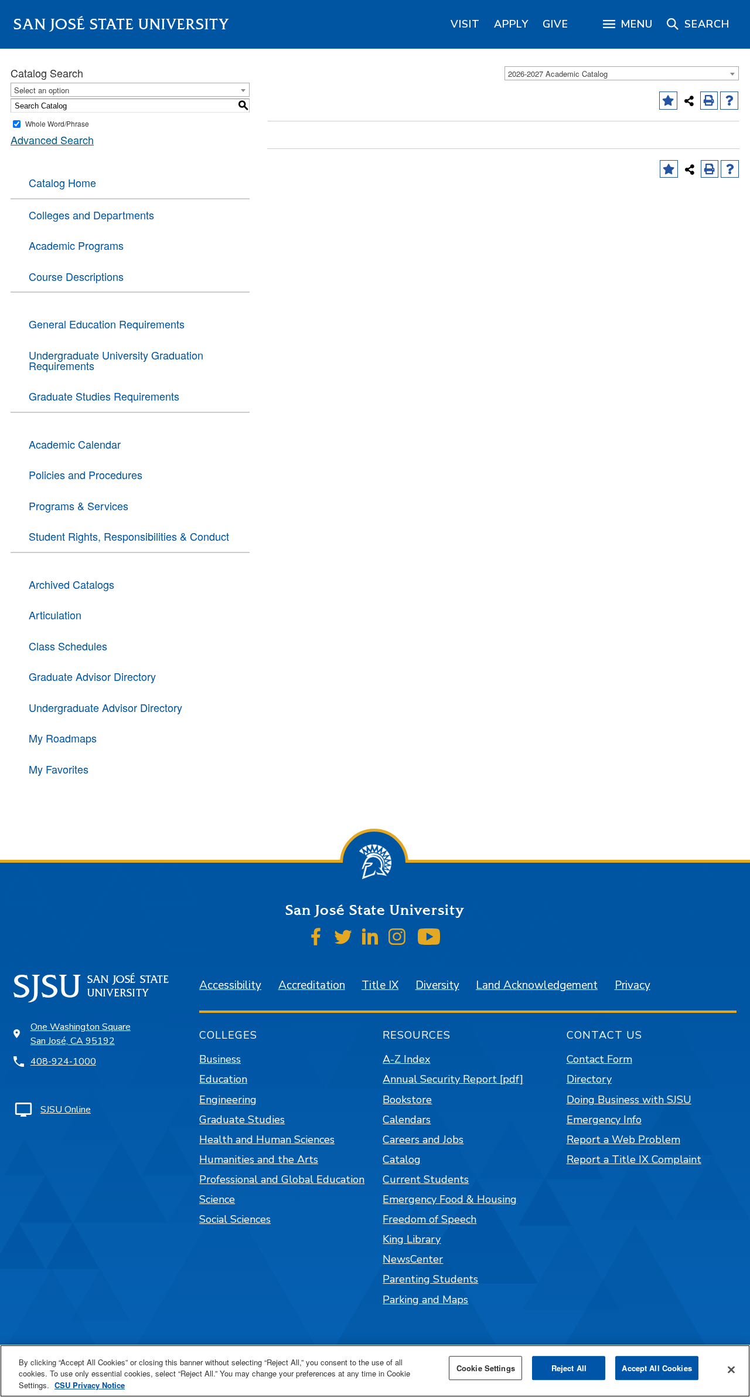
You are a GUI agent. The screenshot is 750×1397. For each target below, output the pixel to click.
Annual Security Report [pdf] (453, 1079)
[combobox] (621, 73)
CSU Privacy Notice (89, 1385)
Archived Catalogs (71, 584)
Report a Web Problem (623, 1139)
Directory (589, 1079)
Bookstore (407, 1100)
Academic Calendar (75, 444)
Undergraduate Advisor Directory (105, 707)
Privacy (632, 985)
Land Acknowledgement (537, 985)
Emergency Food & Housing (450, 1199)
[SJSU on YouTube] (428, 936)
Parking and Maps (425, 1300)
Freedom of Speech (429, 1219)
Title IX (380, 985)
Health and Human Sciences (267, 1139)
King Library (412, 1239)
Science (217, 1199)
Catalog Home (62, 182)
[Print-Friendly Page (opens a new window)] (709, 100)
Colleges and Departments (91, 214)
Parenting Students (430, 1279)
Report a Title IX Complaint (634, 1159)
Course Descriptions (76, 276)
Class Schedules (68, 645)
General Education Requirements (107, 323)
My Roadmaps (63, 737)
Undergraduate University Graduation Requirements (116, 360)
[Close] (731, 1369)
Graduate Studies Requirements (104, 395)
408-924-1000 (63, 1061)
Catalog (402, 1159)
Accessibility (230, 985)
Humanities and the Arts (258, 1159)
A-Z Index (406, 1059)
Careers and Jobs (423, 1139)
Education (223, 1079)
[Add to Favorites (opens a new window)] (668, 100)
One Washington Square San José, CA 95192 (80, 1033)
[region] (465, 24)
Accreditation (311, 985)
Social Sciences (235, 1219)
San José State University (121, 24)
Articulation (55, 614)
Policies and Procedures (85, 474)
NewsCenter (413, 1259)
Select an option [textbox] (41, 90)
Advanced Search (52, 139)
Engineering (228, 1100)
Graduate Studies (242, 1120)
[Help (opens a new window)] (729, 100)
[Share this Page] (689, 100)
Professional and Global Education (281, 1179)
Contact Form (599, 1059)
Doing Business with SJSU (629, 1100)
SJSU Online (65, 1109)
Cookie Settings (485, 1368)
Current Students (426, 1179)
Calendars (407, 1120)
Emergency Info (604, 1120)
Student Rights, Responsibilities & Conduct (129, 536)
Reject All (569, 1368)
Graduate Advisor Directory (92, 676)
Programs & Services (78, 505)
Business (220, 1059)
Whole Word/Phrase (57, 123)
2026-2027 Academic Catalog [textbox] (558, 73)
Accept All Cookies (656, 1368)
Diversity (437, 985)
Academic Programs (76, 245)
